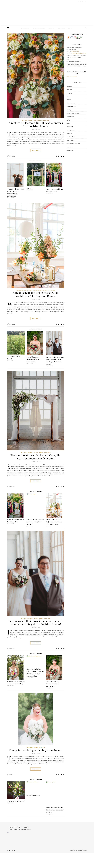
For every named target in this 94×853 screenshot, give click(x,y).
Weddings (51, 28)
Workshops (61, 28)
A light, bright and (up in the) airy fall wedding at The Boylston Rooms (36, 294)
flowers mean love (71, 106)
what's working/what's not (73, 143)
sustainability (70, 126)
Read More (35, 150)
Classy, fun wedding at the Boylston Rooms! (35, 750)
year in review (70, 150)
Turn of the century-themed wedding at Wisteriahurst (33, 359)
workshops (69, 147)
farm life (69, 99)
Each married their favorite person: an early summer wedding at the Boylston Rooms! (36, 622)
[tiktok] (80, 1)
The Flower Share (39, 28)
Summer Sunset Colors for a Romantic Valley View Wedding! (35, 522)
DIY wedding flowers (33, 795)
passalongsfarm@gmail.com (79, 53)
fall (30, 120)
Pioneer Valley (37, 120)
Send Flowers (24, 28)
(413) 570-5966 (75, 51)
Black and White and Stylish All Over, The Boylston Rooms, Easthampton (35, 456)
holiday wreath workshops (73, 113)
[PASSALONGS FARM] (47, 15)
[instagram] (82, 1)
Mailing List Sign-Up (72, 76)
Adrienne (12, 156)
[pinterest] (85, 1)
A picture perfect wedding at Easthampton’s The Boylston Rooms (36, 124)
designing (25, 120)
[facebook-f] (78, 1)
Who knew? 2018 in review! (15, 801)
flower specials (70, 103)
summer (41, 452)
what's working (50, 290)
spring (36, 747)
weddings (46, 120)
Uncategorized (70, 130)
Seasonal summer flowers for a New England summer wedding (55, 810)
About (70, 28)
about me (69, 86)
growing (69, 109)
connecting (69, 89)
